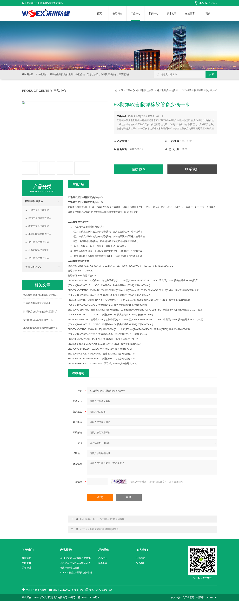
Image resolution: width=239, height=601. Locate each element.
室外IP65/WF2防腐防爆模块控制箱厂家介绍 (75, 563)
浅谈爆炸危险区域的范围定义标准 (40, 295)
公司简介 (117, 13)
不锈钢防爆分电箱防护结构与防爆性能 (42, 328)
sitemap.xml (211, 597)
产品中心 (135, 13)
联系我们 (192, 169)
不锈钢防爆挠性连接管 (39, 234)
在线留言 (190, 13)
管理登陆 (200, 597)
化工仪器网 (188, 597)
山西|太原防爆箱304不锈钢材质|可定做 (99, 529)
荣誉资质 (26, 567)
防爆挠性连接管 (145, 90)
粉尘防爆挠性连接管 (38, 210)
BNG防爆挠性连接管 (38, 258)
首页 (99, 13)
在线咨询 (138, 169)
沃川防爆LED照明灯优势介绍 (38, 320)
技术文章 (172, 13)
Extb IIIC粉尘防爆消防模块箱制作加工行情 (76, 573)
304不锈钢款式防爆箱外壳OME (75, 558)
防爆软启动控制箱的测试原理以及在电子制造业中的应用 (42, 311)
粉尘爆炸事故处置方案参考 (37, 303)
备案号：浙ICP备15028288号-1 (83, 597)
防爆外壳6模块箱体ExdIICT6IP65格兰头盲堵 (72, 568)
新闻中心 (154, 13)
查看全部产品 (33, 267)
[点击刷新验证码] (119, 481)
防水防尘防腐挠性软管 (39, 218)
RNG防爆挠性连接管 (38, 242)
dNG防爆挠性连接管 (38, 250)
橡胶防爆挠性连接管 (167, 90)
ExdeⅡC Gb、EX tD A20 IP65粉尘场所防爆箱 (102, 519)
